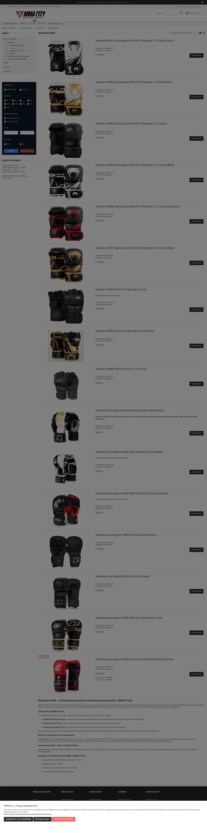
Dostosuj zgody (42, 819)
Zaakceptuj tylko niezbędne (18, 819)
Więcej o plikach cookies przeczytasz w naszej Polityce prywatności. (27, 814)
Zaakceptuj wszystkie (64, 819)
